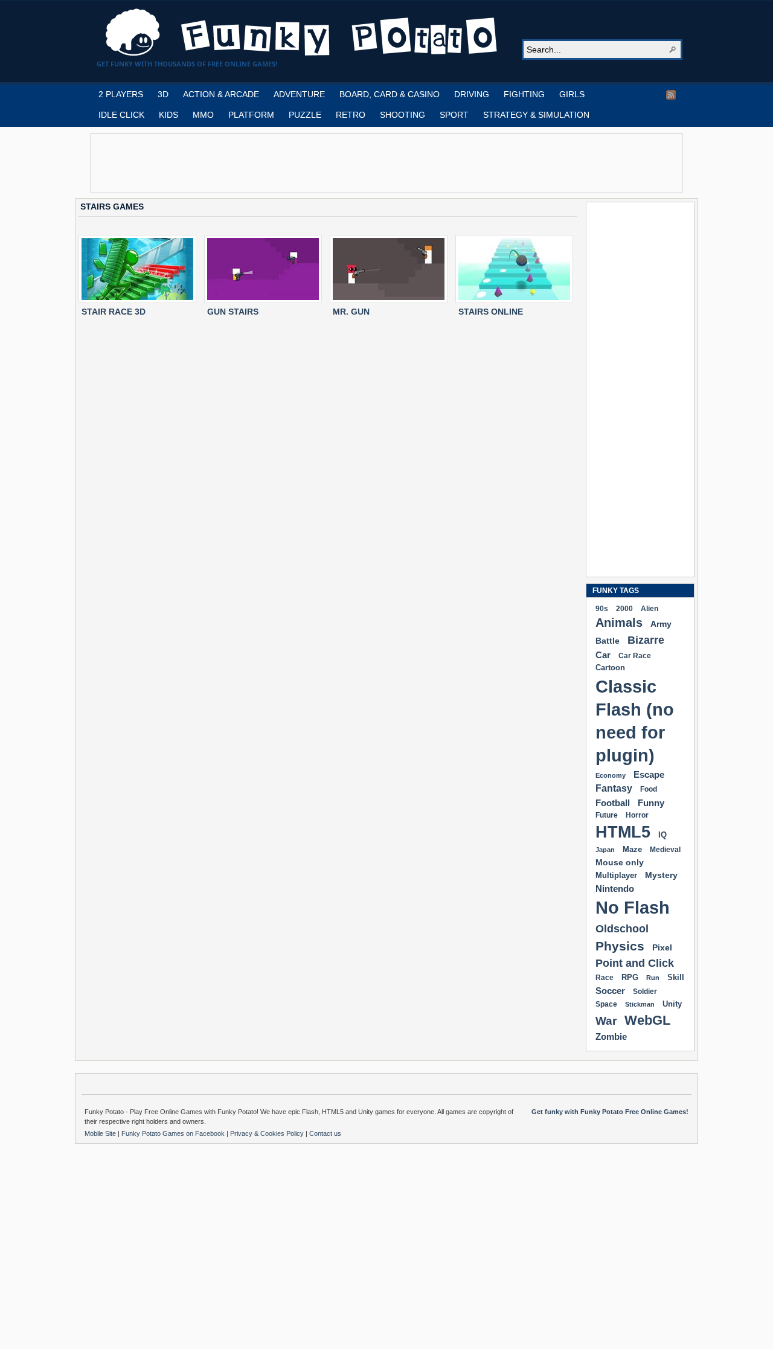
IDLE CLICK (121, 115)
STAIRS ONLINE (490, 311)
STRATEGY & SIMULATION (536, 115)
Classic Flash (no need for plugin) (634, 720)
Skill (675, 977)
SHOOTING (402, 115)
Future (606, 815)
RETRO (350, 115)
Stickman (640, 1004)
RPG (629, 977)
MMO (203, 115)
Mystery (661, 875)
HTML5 (622, 832)
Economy (610, 775)
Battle (607, 641)
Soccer (610, 990)
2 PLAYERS (120, 94)
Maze (632, 849)
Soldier (645, 991)
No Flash (632, 907)
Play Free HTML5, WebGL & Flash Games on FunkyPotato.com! (302, 33)
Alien (649, 608)
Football (612, 803)
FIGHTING (524, 94)
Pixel (662, 947)
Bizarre (645, 639)
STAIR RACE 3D (114, 311)
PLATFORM (251, 115)
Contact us (325, 1133)
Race (604, 977)
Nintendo (614, 888)
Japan (605, 849)
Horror (637, 815)
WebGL (647, 1020)
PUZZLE (305, 115)
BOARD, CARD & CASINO (389, 94)
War (606, 1020)
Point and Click (634, 962)
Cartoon (610, 667)
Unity (672, 1003)
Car (603, 655)
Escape (648, 774)
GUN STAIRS (232, 311)
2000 (624, 608)
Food (648, 789)
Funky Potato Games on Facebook (173, 1133)
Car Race (634, 656)
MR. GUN (351, 311)
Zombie (611, 1036)
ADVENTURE (299, 94)
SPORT (454, 115)
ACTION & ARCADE (221, 94)
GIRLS (572, 94)
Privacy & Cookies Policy (268, 1133)
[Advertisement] (386, 163)
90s (601, 608)
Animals (619, 622)
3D (163, 94)
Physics (619, 946)
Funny (651, 803)
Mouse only (619, 862)
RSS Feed (671, 95)
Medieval (665, 849)
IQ (662, 835)
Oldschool (622, 928)
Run (652, 977)
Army (661, 624)
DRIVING (471, 94)
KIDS (168, 115)
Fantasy (613, 788)
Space (606, 1004)
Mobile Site (101, 1133)
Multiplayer (616, 875)
